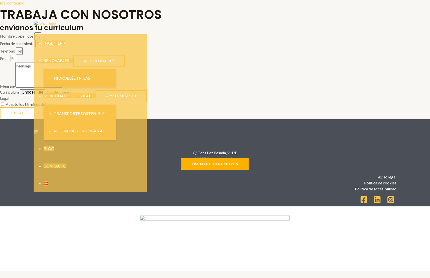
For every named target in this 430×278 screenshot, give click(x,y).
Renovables (56, 60)
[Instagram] (390, 201)
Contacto (55, 166)
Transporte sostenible (79, 113)
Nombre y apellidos (17, 36)
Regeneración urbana (78, 130)
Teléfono (8, 51)
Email (5, 58)
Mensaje (7, 86)
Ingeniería (55, 43)
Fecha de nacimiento (17, 43)
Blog (49, 148)
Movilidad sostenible (67, 95)
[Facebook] (364, 201)
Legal (4, 98)
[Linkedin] (377, 201)
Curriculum (10, 92)
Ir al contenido (12, 2)
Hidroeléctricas (72, 78)
